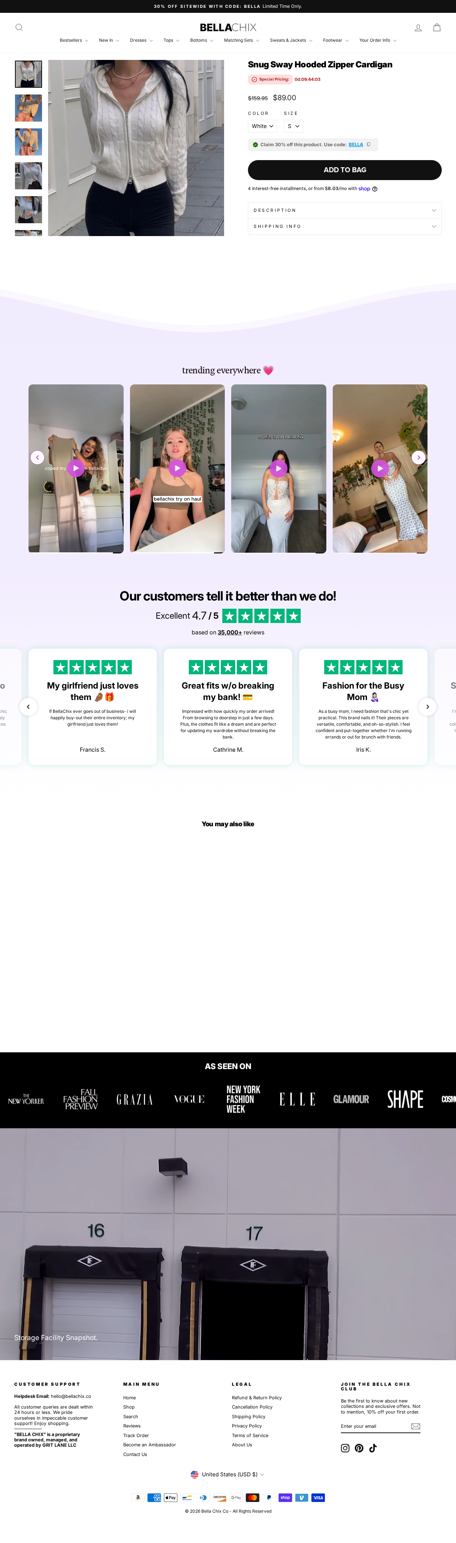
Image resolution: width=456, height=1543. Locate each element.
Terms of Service (250, 1435)
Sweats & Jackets (288, 40)
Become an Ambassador (149, 1444)
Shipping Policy (248, 1416)
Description (275, 210)
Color (258, 113)
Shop (129, 1407)
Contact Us (135, 1454)
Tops (169, 40)
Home (129, 1397)
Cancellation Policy (252, 1407)
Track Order (136, 1435)
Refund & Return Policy (257, 1397)
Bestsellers (71, 40)
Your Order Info (375, 40)
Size (291, 113)
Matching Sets (239, 40)
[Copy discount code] (369, 144)
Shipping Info (278, 226)
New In (106, 40)
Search (130, 1416)
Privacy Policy (247, 1426)
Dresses (138, 40)
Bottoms (199, 40)
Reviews (132, 1426)
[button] (418, 457)
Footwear (333, 40)
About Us (242, 1444)
